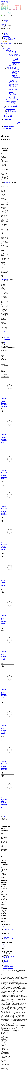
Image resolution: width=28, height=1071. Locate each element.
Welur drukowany (14, 58)
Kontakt (5, 926)
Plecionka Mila (13, 82)
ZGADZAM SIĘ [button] (4, 1032)
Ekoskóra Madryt (13, 54)
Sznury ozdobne (11, 111)
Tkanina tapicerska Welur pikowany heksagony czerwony (4, 729)
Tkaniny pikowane (11, 68)
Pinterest (5, 962)
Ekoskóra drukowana (14, 52)
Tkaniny (6, 49)
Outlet (5, 113)
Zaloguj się (5, 20)
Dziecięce (15, 60)
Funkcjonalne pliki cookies (7, 994)
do (5, 362)
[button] (1, 4)
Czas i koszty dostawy (8, 935)
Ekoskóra (9, 50)
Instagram (5, 961)
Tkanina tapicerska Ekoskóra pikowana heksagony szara (4, 474)
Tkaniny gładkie (11, 67)
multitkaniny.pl (7, 182)
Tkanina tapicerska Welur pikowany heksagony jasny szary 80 (4, 802)
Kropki (14, 73)
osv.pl (24, 971)
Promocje (8, 119)
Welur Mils (12, 96)
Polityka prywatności (8, 966)
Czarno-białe (15, 59)
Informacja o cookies (8, 968)
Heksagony (15, 71)
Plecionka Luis (13, 81)
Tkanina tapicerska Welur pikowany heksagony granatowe (4, 765)
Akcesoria (6, 107)
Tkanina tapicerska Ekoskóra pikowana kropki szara (4, 583)
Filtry (2, 132)
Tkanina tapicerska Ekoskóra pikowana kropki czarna (4, 547)
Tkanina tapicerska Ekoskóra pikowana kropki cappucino (4, 510)
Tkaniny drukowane (11, 56)
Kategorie (3, 46)
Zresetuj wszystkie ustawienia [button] (7, 1069)
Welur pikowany (14, 69)
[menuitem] (15, 32)
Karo (14, 72)
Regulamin (5, 965)
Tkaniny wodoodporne (12, 99)
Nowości (7, 116)
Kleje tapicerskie (10, 109)
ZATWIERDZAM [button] (5, 1024)
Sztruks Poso (13, 85)
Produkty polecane (11, 123)
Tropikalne (15, 64)
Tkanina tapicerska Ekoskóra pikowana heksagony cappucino (4, 402)
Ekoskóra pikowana (14, 55)
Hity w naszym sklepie (8, 127)
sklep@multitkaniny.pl (6, 1)
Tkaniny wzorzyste (11, 101)
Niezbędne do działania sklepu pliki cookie (11, 982)
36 (1, 351)
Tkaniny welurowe (11, 88)
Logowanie (6, 944)
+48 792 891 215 (4, 2)
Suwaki (8, 110)
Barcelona (12, 102)
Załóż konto (6, 21)
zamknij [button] (2, 1033)
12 (5, 350)
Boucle (11, 80)
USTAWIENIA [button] (4, 1029)
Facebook (5, 960)
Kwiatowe (15, 63)
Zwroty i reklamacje (8, 929)
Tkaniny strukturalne (12, 79)
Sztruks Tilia (12, 86)
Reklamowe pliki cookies (6, 1011)
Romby (14, 75)
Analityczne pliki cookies (6, 1002)
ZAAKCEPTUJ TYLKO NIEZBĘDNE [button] (10, 1031)
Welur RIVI (12, 98)
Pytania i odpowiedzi (8, 930)
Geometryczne (16, 62)
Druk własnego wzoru (8, 938)
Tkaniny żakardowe (11, 106)
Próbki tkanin (6, 939)
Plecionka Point (13, 84)
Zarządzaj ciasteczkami (12, 971)
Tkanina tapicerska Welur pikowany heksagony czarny (4, 693)
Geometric (12, 103)
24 (6, 350)
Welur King (12, 93)
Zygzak (14, 76)
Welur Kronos (13, 94)
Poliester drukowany (14, 65)
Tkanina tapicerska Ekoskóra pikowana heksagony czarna (4, 438)
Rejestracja (5, 946)
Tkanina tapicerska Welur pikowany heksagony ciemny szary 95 (4, 656)
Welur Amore (13, 89)
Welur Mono (12, 97)
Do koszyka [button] (2, 412)
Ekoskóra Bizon (13, 51)
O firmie (5, 928)
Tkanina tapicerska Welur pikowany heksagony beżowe (4, 619)
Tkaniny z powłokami (12, 105)
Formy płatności (7, 937)
